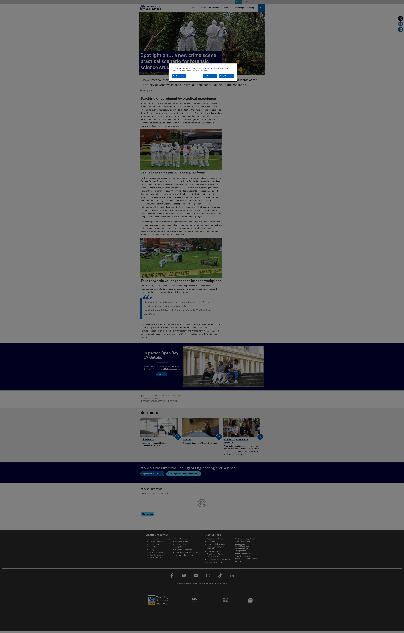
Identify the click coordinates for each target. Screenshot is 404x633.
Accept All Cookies (226, 76)
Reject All (210, 76)
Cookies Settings (179, 76)
